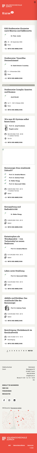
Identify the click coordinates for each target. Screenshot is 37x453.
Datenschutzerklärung (19, 445)
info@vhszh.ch (30, 375)
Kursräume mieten (16, 408)
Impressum (30, 445)
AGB (9, 445)
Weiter (30, 350)
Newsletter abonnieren (10, 385)
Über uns (5, 388)
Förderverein (6, 391)
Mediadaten (6, 394)
